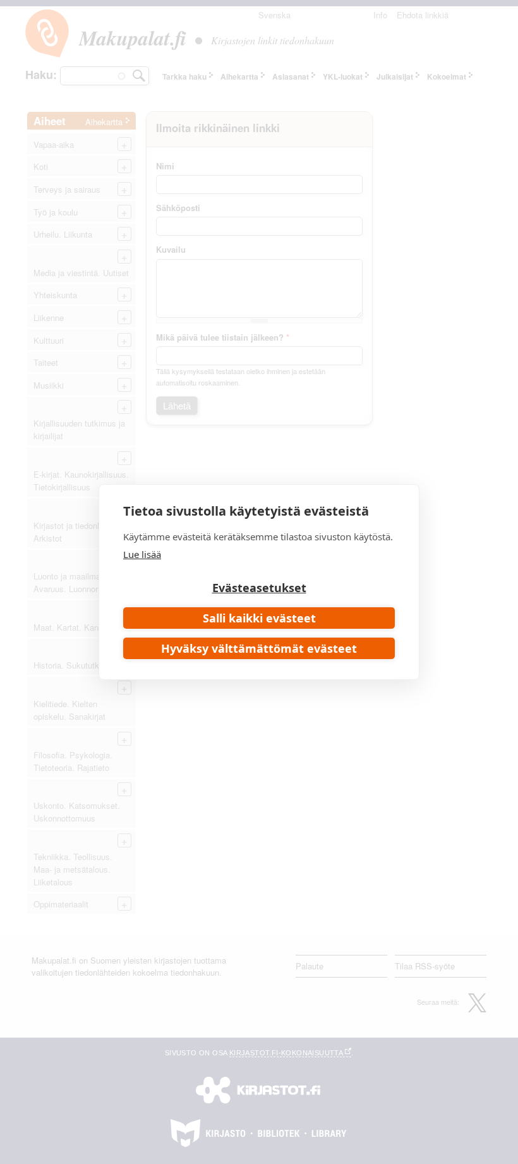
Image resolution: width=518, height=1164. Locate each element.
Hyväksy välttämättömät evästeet (259, 648)
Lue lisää (142, 554)
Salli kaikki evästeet (259, 618)
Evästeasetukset (259, 587)
